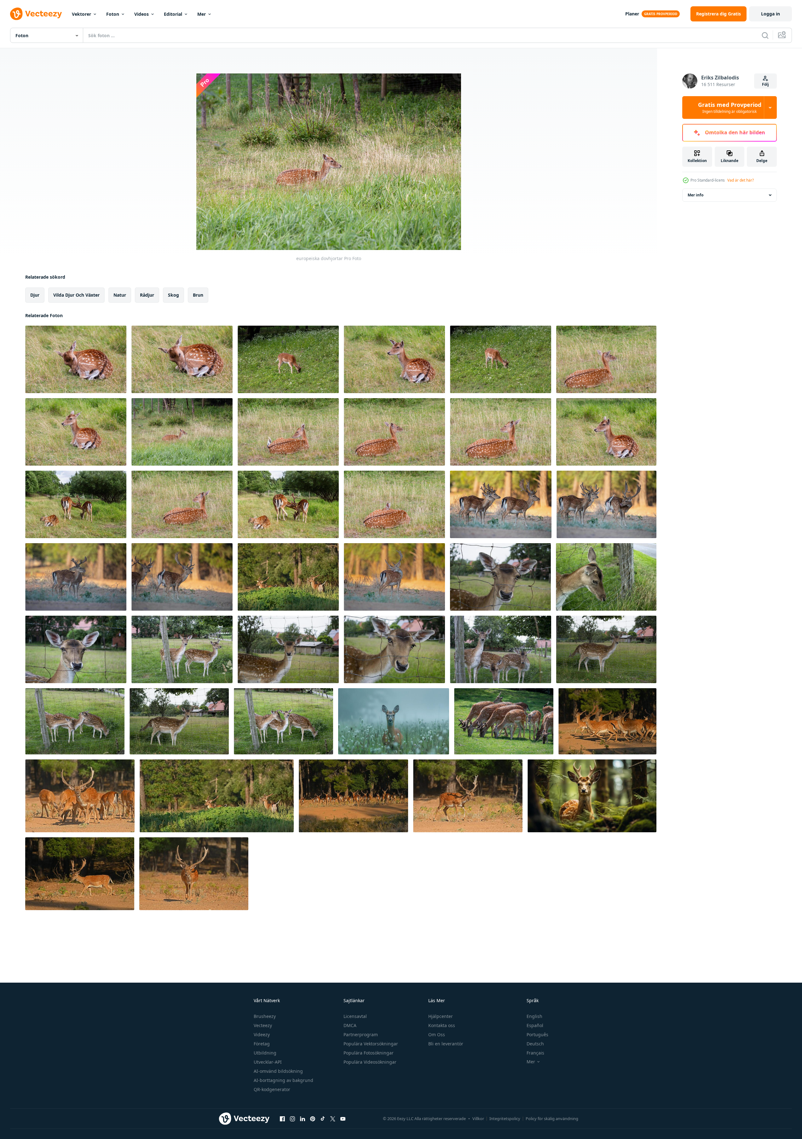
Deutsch (535, 1044)
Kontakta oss (441, 1025)
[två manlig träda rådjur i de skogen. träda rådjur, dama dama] (75, 577)
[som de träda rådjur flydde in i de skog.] (353, 795)
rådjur (147, 295)
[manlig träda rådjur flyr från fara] (607, 721)
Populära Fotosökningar (368, 1053)
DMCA (349, 1025)
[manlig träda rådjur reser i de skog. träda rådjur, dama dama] (500, 504)
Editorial (173, 14)
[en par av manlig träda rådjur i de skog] (217, 795)
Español (535, 1025)
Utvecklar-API (268, 1062)
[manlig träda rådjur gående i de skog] (79, 873)
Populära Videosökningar (369, 1062)
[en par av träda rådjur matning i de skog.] (288, 577)
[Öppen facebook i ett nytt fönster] (282, 1118)
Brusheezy (265, 1016)
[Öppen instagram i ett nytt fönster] (292, 1118)
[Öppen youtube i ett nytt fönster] (342, 1118)
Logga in (770, 14)
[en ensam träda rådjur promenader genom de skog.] (467, 795)
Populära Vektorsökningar (370, 1044)
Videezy (262, 1034)
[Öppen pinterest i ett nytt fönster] (312, 1118)
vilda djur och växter (76, 295)
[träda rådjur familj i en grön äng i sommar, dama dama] (503, 721)
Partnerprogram (360, 1034)
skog (173, 295)
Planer (632, 14)
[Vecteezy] (36, 14)
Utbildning (265, 1053)
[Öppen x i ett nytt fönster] (332, 1118)
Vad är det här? (740, 180)
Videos (141, 14)
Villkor (478, 1118)
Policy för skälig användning (552, 1118)
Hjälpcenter (440, 1016)
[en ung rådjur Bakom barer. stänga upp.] (500, 577)
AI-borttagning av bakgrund (283, 1080)
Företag (262, 1044)
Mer (201, 14)
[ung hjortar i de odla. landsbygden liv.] (182, 649)
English (534, 1016)
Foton (112, 14)
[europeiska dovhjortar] (75, 359)
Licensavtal (355, 1016)
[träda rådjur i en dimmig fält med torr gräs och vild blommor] (393, 721)
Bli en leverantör (445, 1044)
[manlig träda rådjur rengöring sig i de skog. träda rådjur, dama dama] (394, 577)
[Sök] (765, 35)
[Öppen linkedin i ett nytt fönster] (302, 1118)
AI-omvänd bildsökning (278, 1071)
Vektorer (81, 14)
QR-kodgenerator (272, 1089)
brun (198, 295)
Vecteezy (263, 1025)
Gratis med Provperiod (729, 107)
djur (34, 295)
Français (535, 1053)
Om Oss (436, 1034)
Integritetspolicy (504, 1118)
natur (119, 295)
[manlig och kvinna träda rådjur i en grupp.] (80, 795)
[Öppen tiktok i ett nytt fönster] (322, 1118)
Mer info (695, 195)
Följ (765, 84)
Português (537, 1034)
